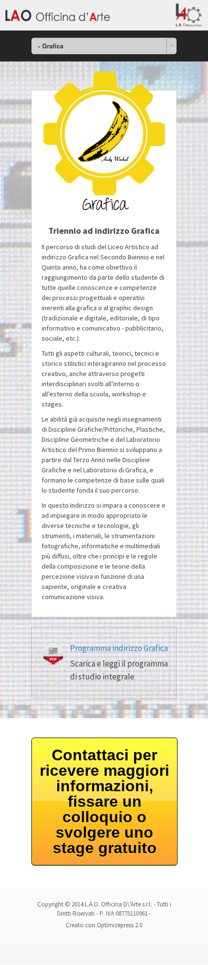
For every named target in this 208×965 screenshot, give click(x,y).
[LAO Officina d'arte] (104, 15)
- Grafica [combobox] (50, 46)
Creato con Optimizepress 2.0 (104, 925)
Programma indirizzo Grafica (119, 648)
